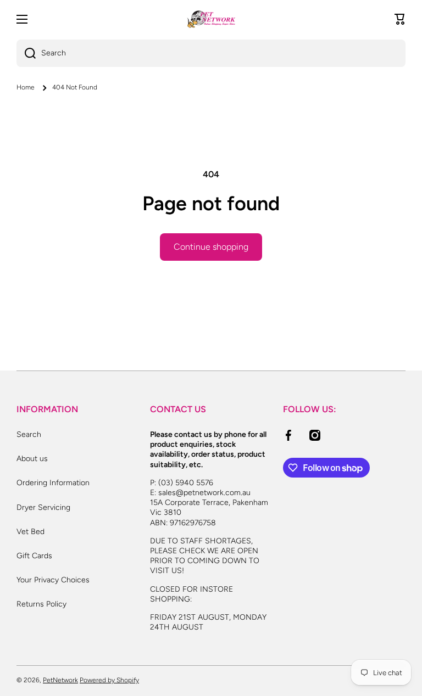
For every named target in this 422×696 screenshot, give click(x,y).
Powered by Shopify (109, 680)
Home (25, 87)
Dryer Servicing (43, 507)
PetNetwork (60, 680)
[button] (400, 19)
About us (32, 458)
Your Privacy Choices (53, 580)
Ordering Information (53, 482)
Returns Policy (41, 604)
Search (28, 434)
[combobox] (211, 53)
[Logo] (211, 19)
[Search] (26, 53)
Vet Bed (30, 531)
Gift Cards (34, 555)
